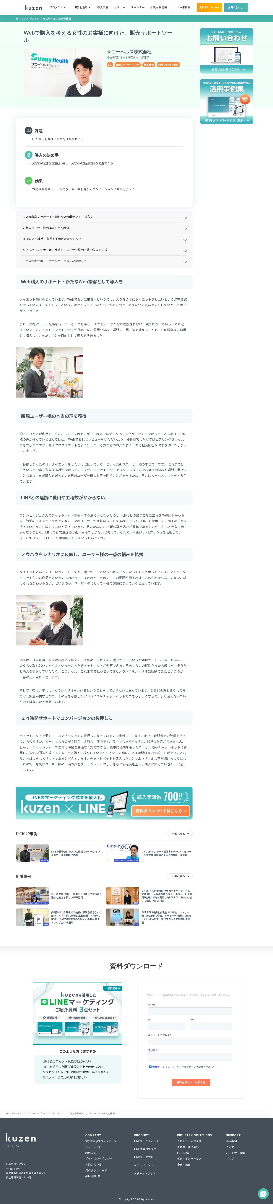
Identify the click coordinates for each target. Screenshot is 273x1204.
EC (109, 64)
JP (7, 1146)
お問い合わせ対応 (168, 64)
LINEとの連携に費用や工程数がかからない (53, 238)
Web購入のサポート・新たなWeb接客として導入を (59, 216)
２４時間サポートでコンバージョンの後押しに (56, 261)
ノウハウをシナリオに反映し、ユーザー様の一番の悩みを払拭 (66, 249)
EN (17, 1146)
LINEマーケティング (127, 64)
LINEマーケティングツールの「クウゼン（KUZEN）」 (37, 1113)
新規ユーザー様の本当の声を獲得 (47, 228)
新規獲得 (149, 64)
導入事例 (34, 18)
